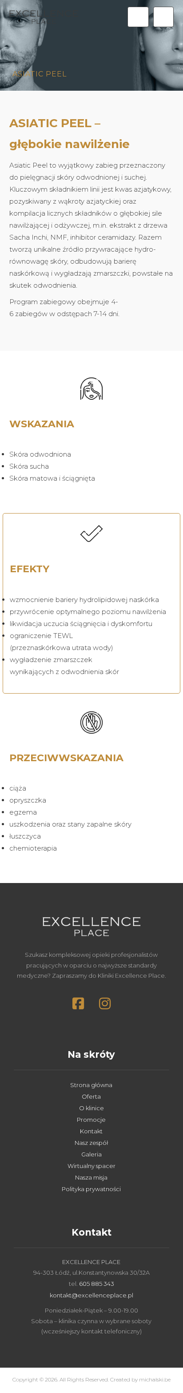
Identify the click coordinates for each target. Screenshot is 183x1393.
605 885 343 (96, 1283)
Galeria (91, 1154)
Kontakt (91, 1131)
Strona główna (91, 1084)
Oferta (91, 1096)
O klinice (91, 1108)
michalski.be (155, 1379)
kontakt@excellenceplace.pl (91, 1295)
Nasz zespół (91, 1142)
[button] (163, 17)
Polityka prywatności (91, 1188)
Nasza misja (91, 1177)
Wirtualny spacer (91, 1165)
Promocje (91, 1119)
